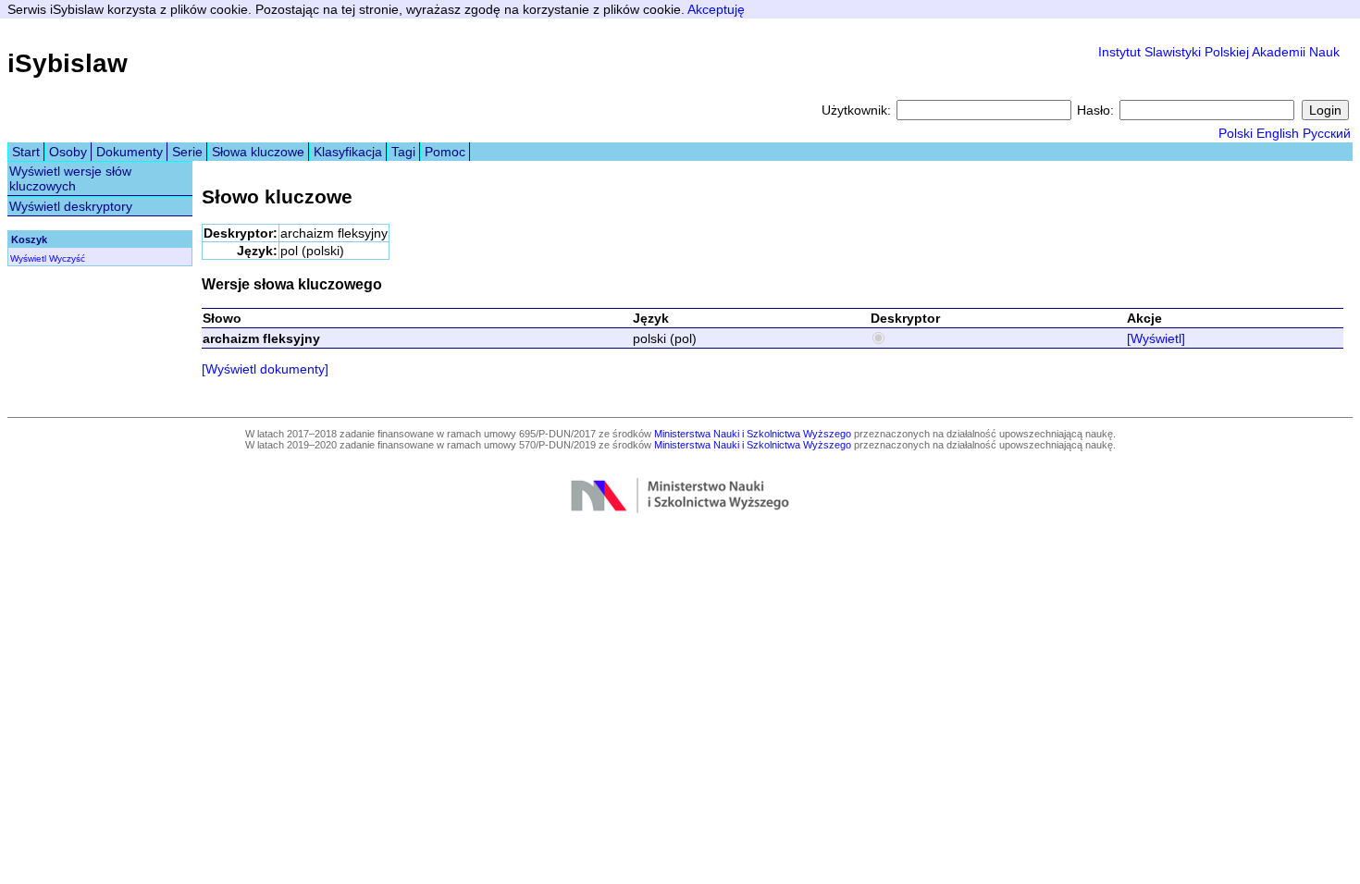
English (1277, 133)
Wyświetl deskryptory (70, 206)
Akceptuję (716, 9)
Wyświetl (28, 258)
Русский (1327, 133)
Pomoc (445, 151)
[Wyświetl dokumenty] (265, 369)
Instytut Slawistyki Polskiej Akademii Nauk (1219, 51)
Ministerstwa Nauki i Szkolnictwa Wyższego (752, 433)
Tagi (403, 151)
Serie (187, 151)
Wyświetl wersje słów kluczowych (70, 178)
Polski (1235, 133)
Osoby (68, 151)
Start (26, 151)
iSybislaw (67, 63)
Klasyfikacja (348, 151)
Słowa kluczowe (258, 151)
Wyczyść (67, 258)
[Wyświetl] (1156, 338)
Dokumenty (129, 151)
